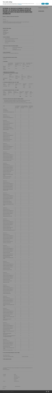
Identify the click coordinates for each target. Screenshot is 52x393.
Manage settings (38, 3)
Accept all (47, 3)
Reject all (43, 3)
